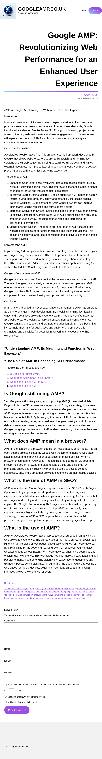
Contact (95, 10)
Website (8, 673)
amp (32, 588)
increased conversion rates (25, 595)
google (21, 592)
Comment (9, 621)
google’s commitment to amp (38, 592)
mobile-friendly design (74, 595)
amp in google (41, 588)
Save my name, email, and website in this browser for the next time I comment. (44, 684)
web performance (77, 598)
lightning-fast (45, 595)
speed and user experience (38, 598)
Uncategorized (11, 583)
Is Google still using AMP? (25, 373)
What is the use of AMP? (24, 385)
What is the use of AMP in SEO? (29, 381)
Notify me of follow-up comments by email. (27, 697)
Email (7, 661)
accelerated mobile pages (16, 588)
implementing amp (62, 592)
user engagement (60, 598)
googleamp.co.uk (42, 9)
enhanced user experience (61, 588)
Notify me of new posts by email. (22, 702)
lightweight (57, 595)
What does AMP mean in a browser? (31, 377)
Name (7, 649)
